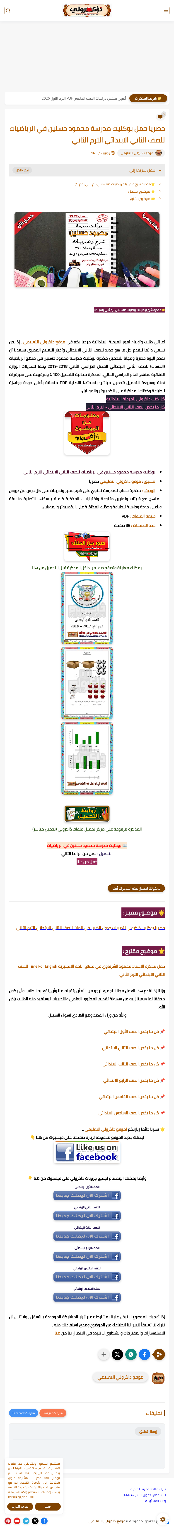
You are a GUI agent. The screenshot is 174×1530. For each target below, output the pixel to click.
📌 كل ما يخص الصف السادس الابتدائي (132, 1113)
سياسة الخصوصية (154, 1489)
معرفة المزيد (20, 1506)
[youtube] (17, 1521)
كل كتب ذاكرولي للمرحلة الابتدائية (135, 399)
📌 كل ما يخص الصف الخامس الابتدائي (132, 1096)
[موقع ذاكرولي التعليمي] (87, 10)
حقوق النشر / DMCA (137, 1495)
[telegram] (26, 1521)
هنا (57, 1333)
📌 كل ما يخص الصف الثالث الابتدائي (134, 1064)
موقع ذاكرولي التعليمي (137, 153)
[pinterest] (8, 1521)
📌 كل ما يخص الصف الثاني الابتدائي (133, 1047)
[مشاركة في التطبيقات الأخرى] (103, 1354)
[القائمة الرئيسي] (166, 10)
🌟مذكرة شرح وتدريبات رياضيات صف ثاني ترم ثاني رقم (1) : (114, 184)
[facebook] (44, 1521)
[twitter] (35, 1521)
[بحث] (8, 10)
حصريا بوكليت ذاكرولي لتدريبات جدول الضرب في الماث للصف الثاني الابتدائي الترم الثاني (90, 927)
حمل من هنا (87, 861)
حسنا (48, 1506)
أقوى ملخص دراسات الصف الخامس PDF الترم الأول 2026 (84, 98)
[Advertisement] (87, 57)
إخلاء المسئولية (155, 1501)
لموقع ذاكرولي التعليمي (106, 1129)
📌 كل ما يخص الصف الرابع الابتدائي (134, 1080)
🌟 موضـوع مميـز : (141, 191)
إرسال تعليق (148, 1431)
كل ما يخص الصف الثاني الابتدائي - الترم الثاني (125, 407)
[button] (144, 1354)
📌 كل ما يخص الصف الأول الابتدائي (134, 1031)
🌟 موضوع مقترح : (141, 198)
